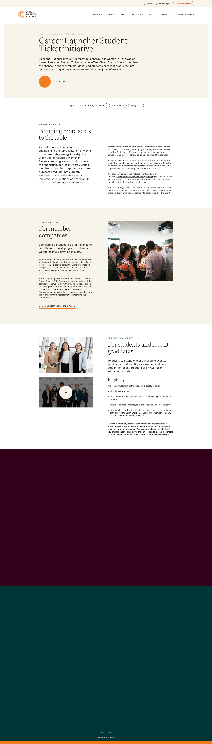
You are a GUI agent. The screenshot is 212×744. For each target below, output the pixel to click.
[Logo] (106, 612)
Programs (110, 14)
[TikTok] (115, 624)
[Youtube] (110, 624)
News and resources (183, 14)
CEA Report (66, 641)
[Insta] (99, 624)
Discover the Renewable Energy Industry (135, 177)
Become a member (184, 4)
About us (42, 649)
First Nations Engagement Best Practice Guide (68, 662)
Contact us (43, 644)
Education (164, 14)
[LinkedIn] (103, 624)
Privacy (109, 733)
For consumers (90, 651)
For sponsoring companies (92, 105)
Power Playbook (68, 646)
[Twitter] (107, 624)
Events (150, 14)
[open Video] (65, 392)
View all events (46, 545)
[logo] (27, 14)
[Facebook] (95, 624)
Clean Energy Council (105, 737)
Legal (102, 733)
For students (118, 105)
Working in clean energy (131, 14)
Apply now (136, 105)
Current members (46, 654)
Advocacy (95, 14)
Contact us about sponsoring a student (57, 306)
